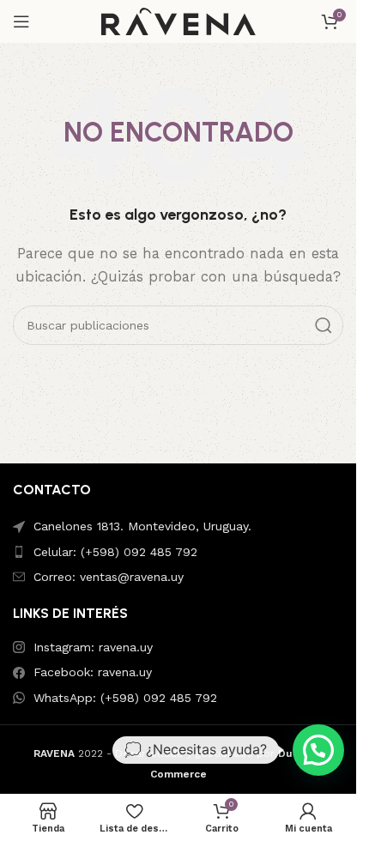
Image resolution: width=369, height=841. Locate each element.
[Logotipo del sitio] (178, 20)
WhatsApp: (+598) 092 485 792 (125, 698)
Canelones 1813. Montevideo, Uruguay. (142, 526)
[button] (318, 750)
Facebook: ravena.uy (92, 672)
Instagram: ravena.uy (93, 647)
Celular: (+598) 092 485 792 (115, 552)
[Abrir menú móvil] (21, 21)
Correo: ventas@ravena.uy (108, 577)
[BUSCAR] (323, 325)
